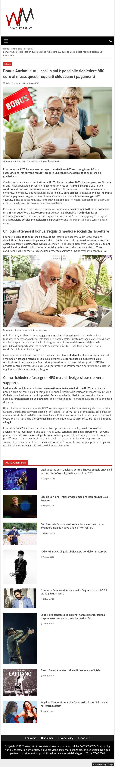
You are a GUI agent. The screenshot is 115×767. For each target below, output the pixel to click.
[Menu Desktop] (6, 40)
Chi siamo (30, 738)
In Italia (7, 63)
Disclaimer (47, 738)
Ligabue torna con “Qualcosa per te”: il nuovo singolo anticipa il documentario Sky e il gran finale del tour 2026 (76, 471)
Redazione (84, 738)
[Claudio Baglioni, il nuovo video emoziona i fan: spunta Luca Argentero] (20, 506)
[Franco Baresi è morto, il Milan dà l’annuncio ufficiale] (20, 682)
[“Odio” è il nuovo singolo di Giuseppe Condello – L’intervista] (20, 567)
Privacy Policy (65, 738)
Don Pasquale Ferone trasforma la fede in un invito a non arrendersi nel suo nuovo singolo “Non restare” (73, 526)
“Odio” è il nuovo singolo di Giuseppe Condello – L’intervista (74, 551)
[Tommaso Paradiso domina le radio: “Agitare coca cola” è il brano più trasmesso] (20, 598)
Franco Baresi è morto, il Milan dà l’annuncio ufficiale (70, 670)
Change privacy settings (103, 764)
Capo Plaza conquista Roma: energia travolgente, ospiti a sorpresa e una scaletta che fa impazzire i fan (73, 616)
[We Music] (20, 18)
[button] (110, 41)
